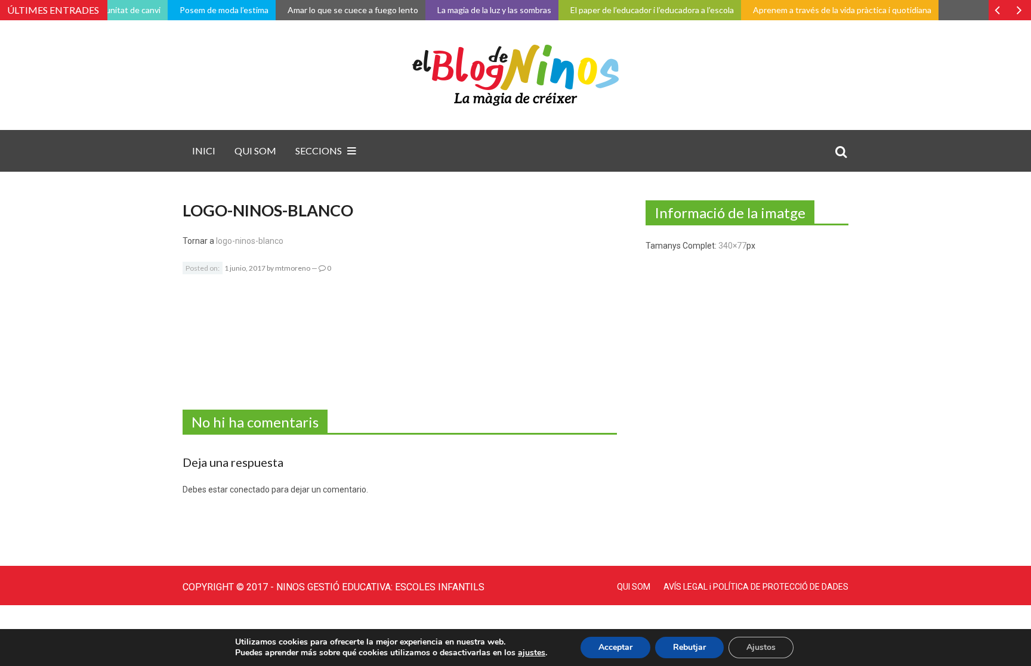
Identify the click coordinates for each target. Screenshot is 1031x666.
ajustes (531, 653)
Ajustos (761, 647)
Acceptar (615, 647)
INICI (203, 150)
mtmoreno (292, 268)
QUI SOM (255, 150)
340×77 (732, 245)
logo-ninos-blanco (249, 241)
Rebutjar (689, 647)
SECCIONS (318, 150)
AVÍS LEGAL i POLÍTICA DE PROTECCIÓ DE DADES (755, 586)
